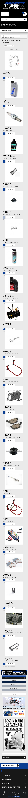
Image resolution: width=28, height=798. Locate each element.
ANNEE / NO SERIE (14, 688)
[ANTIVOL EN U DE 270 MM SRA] (14, 646)
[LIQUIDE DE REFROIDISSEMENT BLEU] (14, 88)
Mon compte (6, 783)
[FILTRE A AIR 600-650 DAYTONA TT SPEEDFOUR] (14, 395)
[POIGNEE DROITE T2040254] (14, 228)
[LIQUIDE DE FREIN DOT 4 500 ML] (14, 144)
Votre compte (5, 12)
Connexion (4, 14)
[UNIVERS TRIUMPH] (14, 6)
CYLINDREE (14, 684)
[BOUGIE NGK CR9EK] (14, 116)
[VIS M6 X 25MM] (14, 60)
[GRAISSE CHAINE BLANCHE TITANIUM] (14, 256)
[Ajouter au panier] (4, 78)
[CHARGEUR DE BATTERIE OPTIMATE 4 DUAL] (14, 535)
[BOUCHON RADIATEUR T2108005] (14, 200)
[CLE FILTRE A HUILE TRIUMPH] (14, 451)
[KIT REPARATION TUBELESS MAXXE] (14, 312)
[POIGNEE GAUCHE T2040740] (14, 172)
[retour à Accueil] (2, 36)
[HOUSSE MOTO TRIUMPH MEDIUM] (14, 618)
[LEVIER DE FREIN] (14, 479)
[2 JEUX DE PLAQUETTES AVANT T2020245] (14, 563)
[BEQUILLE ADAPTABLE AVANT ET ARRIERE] (14, 507)
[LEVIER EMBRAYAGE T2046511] (14, 339)
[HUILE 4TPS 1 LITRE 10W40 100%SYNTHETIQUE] (14, 284)
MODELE (14, 680)
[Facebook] (2, 771)
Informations (6, 757)
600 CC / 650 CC (15, 36)
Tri (2, 45)
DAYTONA (7, 36)
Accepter (17, 796)
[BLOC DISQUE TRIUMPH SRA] (14, 591)
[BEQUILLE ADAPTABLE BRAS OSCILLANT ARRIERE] (14, 367)
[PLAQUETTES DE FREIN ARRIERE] (14, 423)
